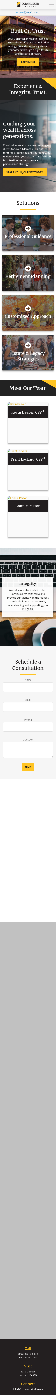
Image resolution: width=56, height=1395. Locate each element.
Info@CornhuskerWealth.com (28, 1389)
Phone (28, 719)
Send (28, 767)
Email (28, 699)
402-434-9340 (32, 1353)
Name (28, 680)
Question (28, 739)
